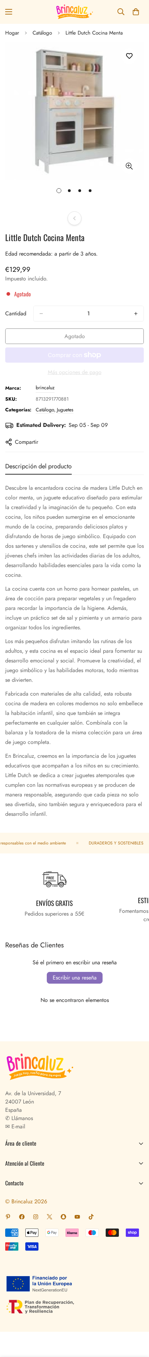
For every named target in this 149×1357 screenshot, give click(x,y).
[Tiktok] (91, 1217)
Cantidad (15, 313)
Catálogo (42, 33)
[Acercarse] (129, 166)
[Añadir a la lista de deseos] (129, 56)
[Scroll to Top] (136, 1320)
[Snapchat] (63, 1217)
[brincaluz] (74, 12)
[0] (136, 12)
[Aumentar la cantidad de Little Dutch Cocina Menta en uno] (135, 313)
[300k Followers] (22, 1217)
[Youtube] (77, 1217)
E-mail (17, 1126)
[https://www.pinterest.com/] (8, 1217)
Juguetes (65, 409)
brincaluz (45, 387)
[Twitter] (49, 1217)
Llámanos (21, 1118)
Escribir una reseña (75, 978)
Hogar (12, 33)
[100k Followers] (35, 1217)
